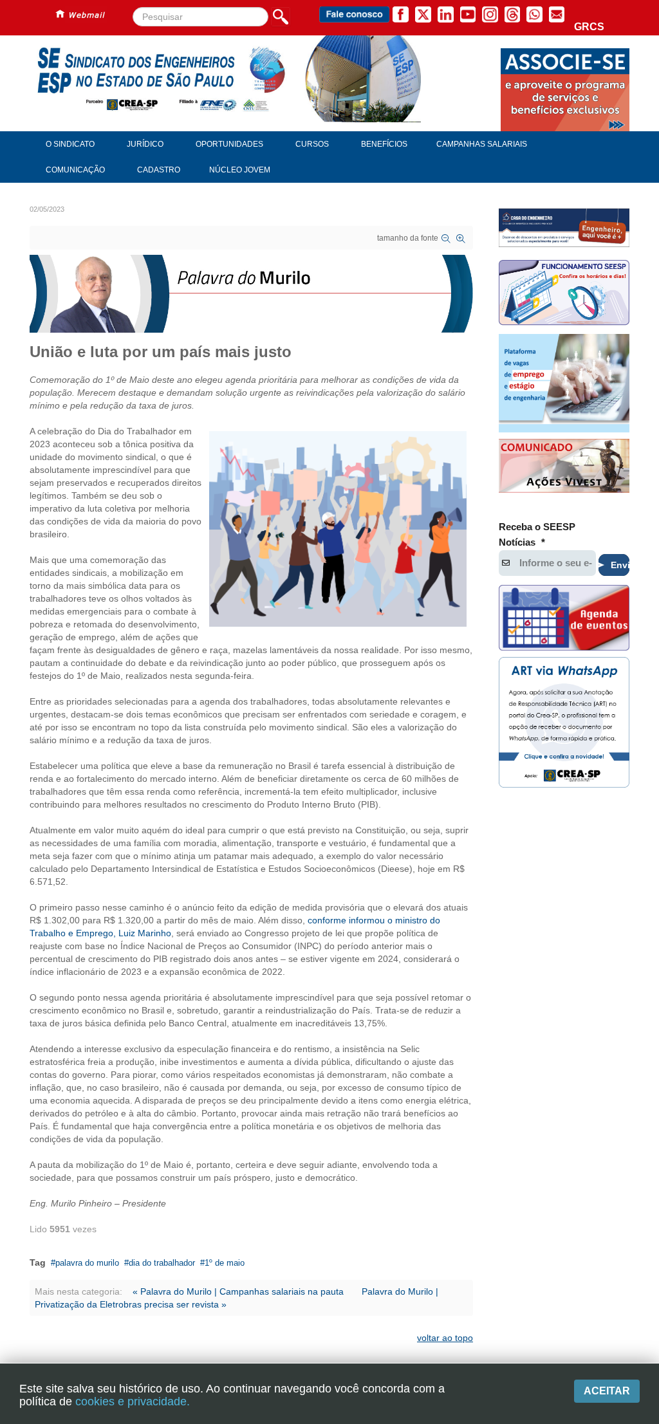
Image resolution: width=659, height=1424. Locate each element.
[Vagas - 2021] (564, 383)
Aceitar (607, 1390)
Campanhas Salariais (481, 144)
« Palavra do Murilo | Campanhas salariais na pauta (238, 1291)
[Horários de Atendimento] (564, 294)
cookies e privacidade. (132, 1401)
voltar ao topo (445, 1338)
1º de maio (225, 1263)
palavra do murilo (87, 1263)
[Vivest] (564, 467)
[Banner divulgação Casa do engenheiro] (564, 227)
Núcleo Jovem (239, 169)
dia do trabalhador (162, 1263)
